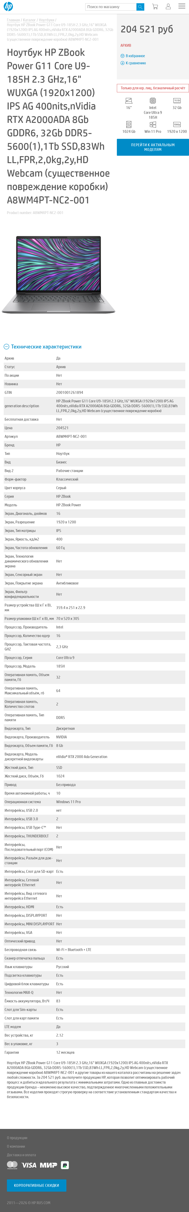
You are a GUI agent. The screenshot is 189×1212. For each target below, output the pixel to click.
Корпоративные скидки (36, 1185)
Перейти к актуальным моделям (153, 147)
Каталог (29, 20)
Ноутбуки (46, 20)
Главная (13, 20)
